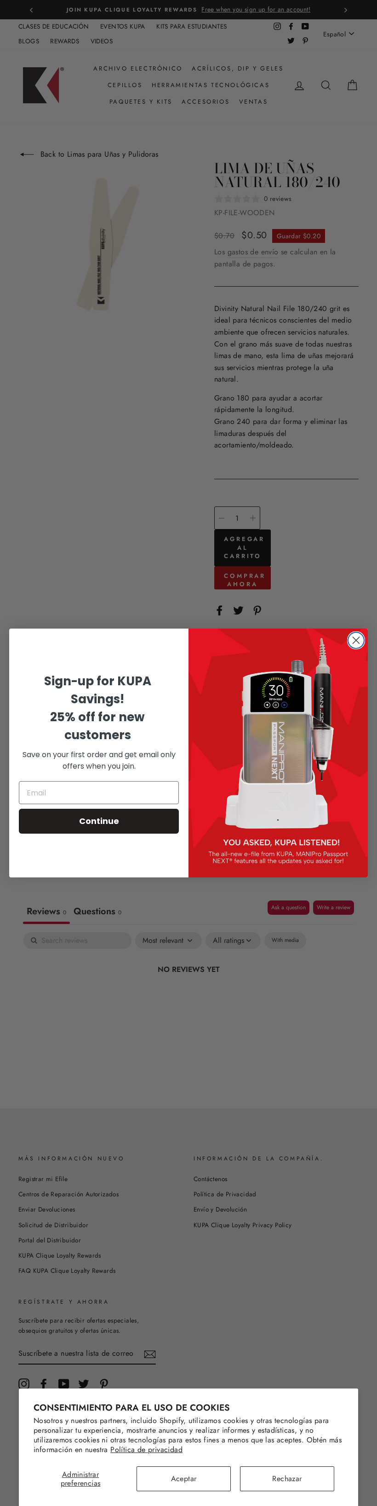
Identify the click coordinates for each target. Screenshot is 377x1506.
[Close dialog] (356, 640)
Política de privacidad (146, 1449)
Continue (99, 821)
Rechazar (287, 1478)
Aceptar (184, 1478)
